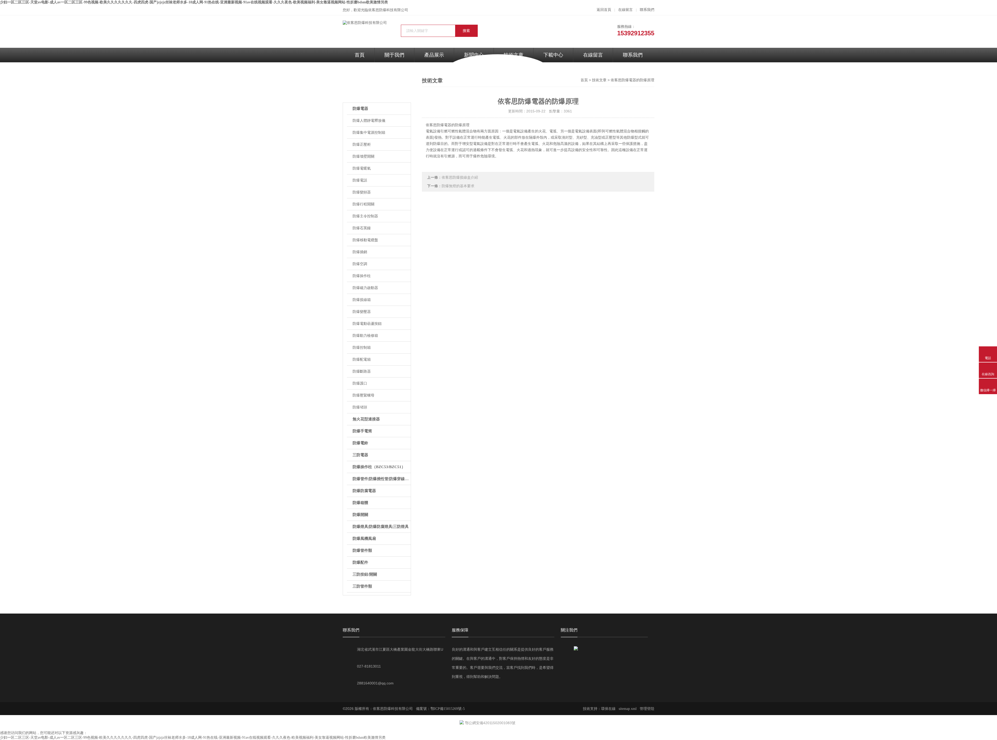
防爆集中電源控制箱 (369, 132)
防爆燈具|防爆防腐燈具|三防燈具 (381, 526)
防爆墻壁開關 (363, 156)
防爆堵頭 (360, 407)
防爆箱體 (360, 503)
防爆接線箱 (362, 300)
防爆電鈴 (360, 443)
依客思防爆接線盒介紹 (460, 177)
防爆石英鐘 (362, 228)
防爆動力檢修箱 (365, 336)
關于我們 (394, 55)
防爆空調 (360, 264)
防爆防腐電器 (364, 491)
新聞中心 (474, 55)
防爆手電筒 (362, 431)
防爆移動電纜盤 (365, 240)
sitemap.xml (628, 709)
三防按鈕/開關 (365, 574)
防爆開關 (360, 515)
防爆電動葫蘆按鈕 (367, 324)
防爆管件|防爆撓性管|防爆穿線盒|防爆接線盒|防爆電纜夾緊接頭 (382, 479)
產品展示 (434, 55)
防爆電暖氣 (362, 168)
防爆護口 (360, 383)
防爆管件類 (362, 550)
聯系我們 (647, 10)
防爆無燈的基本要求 (458, 186)
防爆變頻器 (362, 192)
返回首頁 (604, 10)
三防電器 (360, 455)
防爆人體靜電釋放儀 (369, 121)
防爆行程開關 (363, 204)
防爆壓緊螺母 (363, 395)
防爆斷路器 (362, 371)
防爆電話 (360, 180)
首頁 (360, 55)
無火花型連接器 (366, 419)
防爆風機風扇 (364, 538)
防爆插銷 (360, 252)
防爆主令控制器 (365, 216)
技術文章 (599, 80)
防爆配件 (360, 562)
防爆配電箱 (362, 359)
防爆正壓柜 (362, 144)
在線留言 (625, 10)
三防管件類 (362, 586)
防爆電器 (360, 108)
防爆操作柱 (362, 276)
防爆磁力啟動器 (365, 288)
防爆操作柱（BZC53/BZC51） (379, 467)
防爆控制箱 (362, 347)
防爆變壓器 (362, 312)
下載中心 (553, 55)
